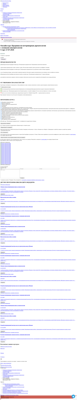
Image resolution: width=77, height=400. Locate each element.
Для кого (4, 3)
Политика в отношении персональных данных (9, 394)
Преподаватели (6, 4)
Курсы (1, 10)
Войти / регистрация (4, 35)
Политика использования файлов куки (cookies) (12, 392)
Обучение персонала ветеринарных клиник (11, 26)
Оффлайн (2, 24)
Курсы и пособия (6, 5)
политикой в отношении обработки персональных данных (33, 179)
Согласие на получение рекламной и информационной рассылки (15, 393)
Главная (1, 8)
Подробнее (3, 203)
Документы (5, 6)
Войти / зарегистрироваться (5, 363)
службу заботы (73, 134)
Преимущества (5, 2)
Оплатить (3, 59)
